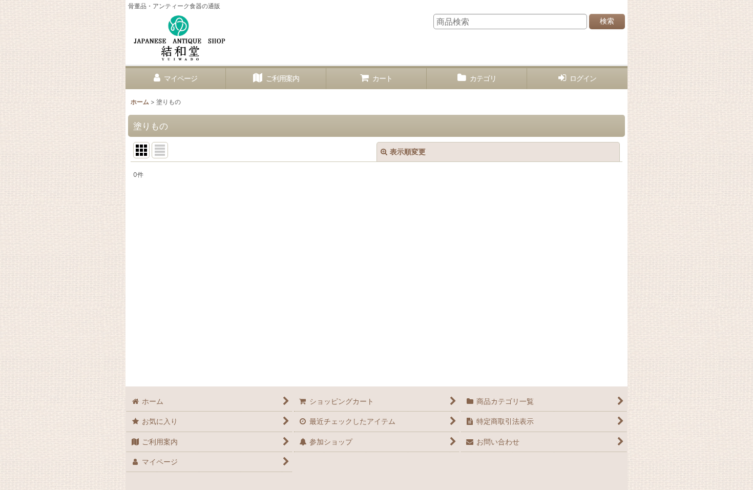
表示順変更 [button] (408, 151)
